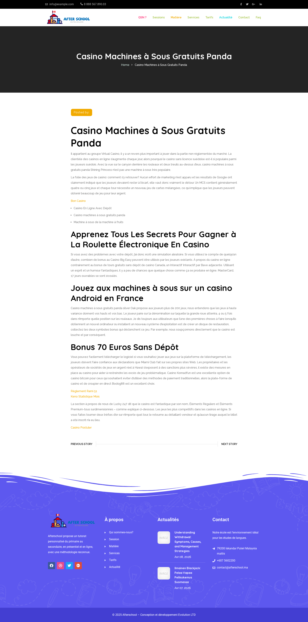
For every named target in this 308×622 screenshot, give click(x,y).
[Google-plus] (78, 565)
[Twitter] (69, 565)
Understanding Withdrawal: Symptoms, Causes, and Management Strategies (187, 542)
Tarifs (209, 17)
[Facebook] (51, 565)
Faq (258, 17)
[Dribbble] (60, 565)
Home (125, 65)
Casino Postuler (81, 427)
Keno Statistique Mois (85, 396)
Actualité (225, 17)
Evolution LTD (187, 614)
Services (193, 17)
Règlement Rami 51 (84, 391)
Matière (176, 17)
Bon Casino (78, 201)
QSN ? (142, 17)
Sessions (159, 17)
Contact (244, 17)
